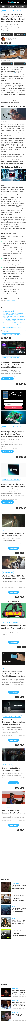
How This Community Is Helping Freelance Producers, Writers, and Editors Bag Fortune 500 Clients (19, 903)
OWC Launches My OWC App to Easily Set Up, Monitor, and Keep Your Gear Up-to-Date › (14, 323)
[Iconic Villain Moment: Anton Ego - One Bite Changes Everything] (6, 994)
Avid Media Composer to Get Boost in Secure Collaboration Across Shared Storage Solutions (13, 365)
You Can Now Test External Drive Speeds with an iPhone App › (14, 317)
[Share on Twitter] (5, 43)
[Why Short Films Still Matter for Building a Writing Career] (13, 562)
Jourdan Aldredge (12, 38)
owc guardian (6, 331)
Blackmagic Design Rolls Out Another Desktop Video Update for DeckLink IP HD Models (12, 435)
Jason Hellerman (7, 777)
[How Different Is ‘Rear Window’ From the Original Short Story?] (6, 1006)
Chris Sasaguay (16, 1010)
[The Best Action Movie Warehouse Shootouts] (13, 754)
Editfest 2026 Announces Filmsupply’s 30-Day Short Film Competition (19, 937)
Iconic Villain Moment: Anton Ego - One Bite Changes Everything (18, 994)
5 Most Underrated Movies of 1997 (17, 1017)
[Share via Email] (7, 43)
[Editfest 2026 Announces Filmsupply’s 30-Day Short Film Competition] (6, 935)
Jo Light (5, 543)
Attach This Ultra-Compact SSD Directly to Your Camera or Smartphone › (14, 310)
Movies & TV (8, 764)
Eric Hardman (16, 927)
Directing (12, 6)
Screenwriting (21, 6)
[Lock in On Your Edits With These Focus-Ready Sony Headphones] (13, 610)
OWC (13, 73)
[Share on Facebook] (2, 43)
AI (4, 6)
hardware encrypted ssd (12, 330)
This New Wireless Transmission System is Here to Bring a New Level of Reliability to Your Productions (13, 724)
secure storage (23, 330)
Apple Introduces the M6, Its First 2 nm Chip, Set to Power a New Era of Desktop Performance (13, 487)
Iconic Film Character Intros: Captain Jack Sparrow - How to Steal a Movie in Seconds (18, 925)
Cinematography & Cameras (11, 622)
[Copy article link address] (10, 43)
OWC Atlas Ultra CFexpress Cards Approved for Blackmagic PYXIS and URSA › (14, 320)
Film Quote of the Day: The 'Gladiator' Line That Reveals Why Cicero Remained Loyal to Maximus (19, 913)
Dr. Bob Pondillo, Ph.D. (9, 587)
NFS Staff (4, 637)
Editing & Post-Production (12, 10)
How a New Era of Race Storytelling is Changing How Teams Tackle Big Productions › (14, 314)
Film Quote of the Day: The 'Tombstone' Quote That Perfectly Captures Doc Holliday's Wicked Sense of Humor (19, 891)
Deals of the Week (9, 631)
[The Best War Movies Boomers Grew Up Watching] (13, 797)
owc (4, 330)
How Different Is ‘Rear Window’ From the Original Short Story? (18, 1006)
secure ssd (19, 330)
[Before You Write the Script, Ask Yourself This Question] (13, 520)
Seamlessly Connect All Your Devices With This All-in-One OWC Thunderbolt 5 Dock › (14, 326)
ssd (6, 330)
